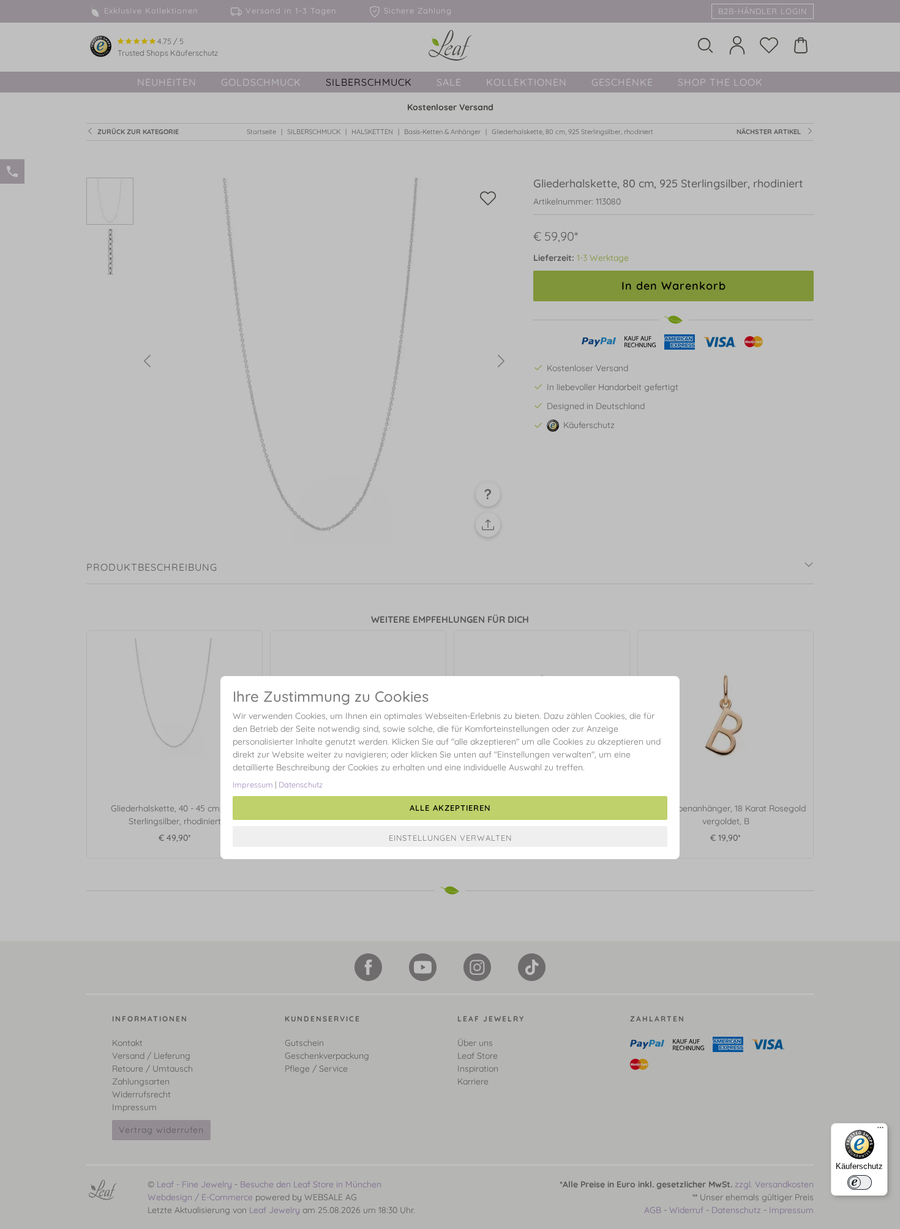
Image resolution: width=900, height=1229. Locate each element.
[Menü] (880, 1130)
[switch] (859, 1182)
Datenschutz (301, 784)
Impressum (253, 784)
